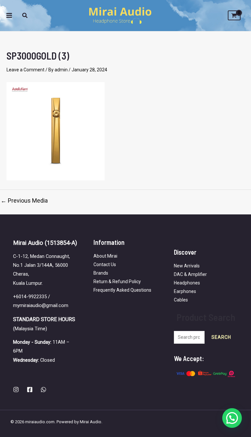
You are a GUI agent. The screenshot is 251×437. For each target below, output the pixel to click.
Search (221, 337)
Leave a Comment (25, 69)
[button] (25, 16)
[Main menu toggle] (9, 15)
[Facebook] (30, 389)
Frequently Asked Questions (122, 290)
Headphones (187, 282)
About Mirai (105, 256)
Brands (100, 273)
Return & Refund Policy (117, 281)
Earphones (185, 291)
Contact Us (104, 264)
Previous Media (24, 201)
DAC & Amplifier (190, 274)
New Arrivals (187, 265)
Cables (181, 299)
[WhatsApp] (43, 389)
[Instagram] (16, 389)
